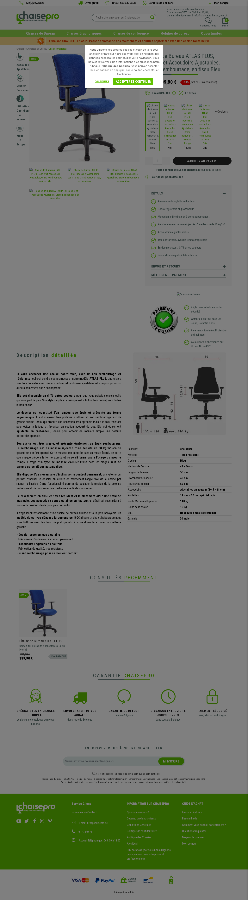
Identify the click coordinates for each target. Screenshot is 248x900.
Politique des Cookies (115, 65)
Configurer (102, 81)
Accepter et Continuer (133, 81)
